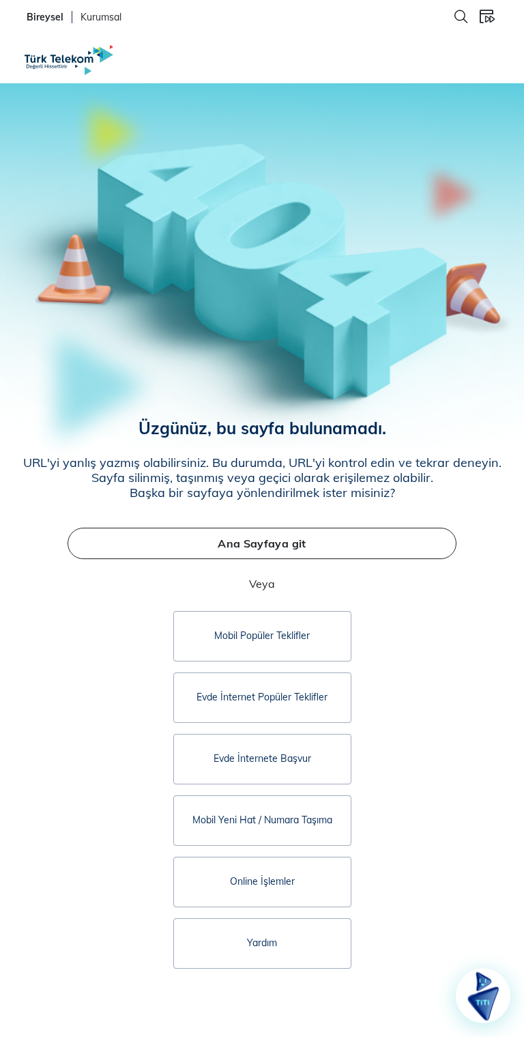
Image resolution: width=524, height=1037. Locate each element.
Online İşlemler (262, 881)
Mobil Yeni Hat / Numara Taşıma (262, 820)
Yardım (262, 943)
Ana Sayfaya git (262, 543)
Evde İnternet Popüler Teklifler (262, 697)
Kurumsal (101, 17)
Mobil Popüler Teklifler (262, 635)
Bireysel (45, 17)
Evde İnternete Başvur (262, 758)
